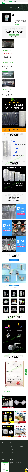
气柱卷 (11, 446)
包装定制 (20, 442)
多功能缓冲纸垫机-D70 (20, 423)
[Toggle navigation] (26, 3)
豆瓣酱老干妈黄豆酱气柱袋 (7, 391)
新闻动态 (3, 459)
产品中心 (11, 442)
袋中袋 (11, 455)
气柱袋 (11, 445)
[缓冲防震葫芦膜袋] (8, 403)
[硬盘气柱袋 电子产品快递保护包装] (20, 403)
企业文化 (3, 446)
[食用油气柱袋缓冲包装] (8, 418)
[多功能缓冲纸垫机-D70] (20, 418)
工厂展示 (3, 445)
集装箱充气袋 (12, 452)
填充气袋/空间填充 (21, 445)
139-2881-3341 (11, 1)
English (14, 1)
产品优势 (3, 452)
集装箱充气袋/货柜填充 (21, 446)
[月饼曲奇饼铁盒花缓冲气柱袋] (8, 432)
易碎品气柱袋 (4, 389)
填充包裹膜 (12, 449)
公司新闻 (3, 460)
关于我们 (3, 442)
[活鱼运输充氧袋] (20, 432)
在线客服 (17, 24)
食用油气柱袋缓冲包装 (7, 423)
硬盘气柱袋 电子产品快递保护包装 (20, 409)
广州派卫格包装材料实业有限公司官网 (8, 0)
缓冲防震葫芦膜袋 (8, 409)
